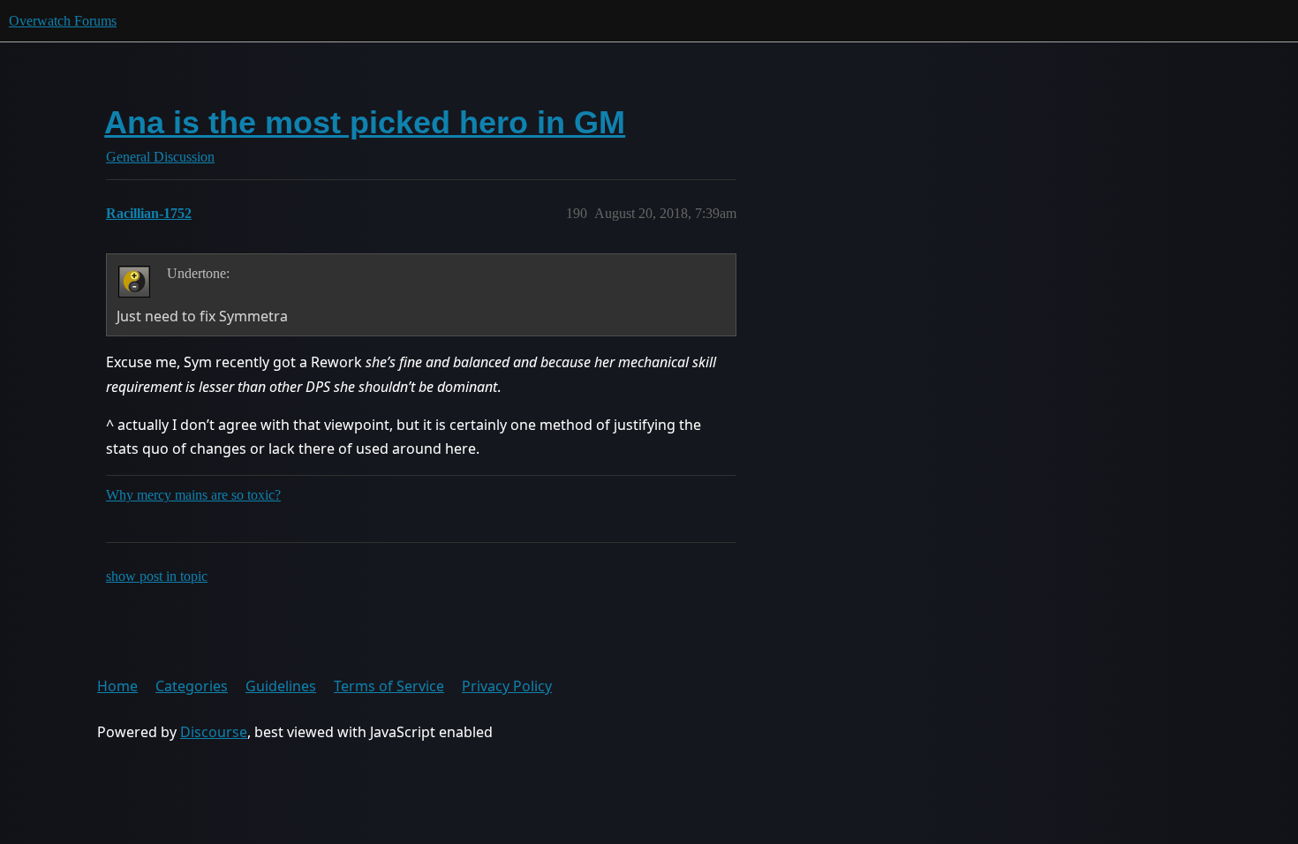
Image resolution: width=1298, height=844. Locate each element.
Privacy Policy (507, 686)
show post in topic (157, 576)
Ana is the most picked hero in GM (364, 122)
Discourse (213, 732)
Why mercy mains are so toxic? (193, 494)
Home (117, 686)
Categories (191, 686)
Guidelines (280, 686)
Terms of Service (389, 686)
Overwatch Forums (63, 20)
